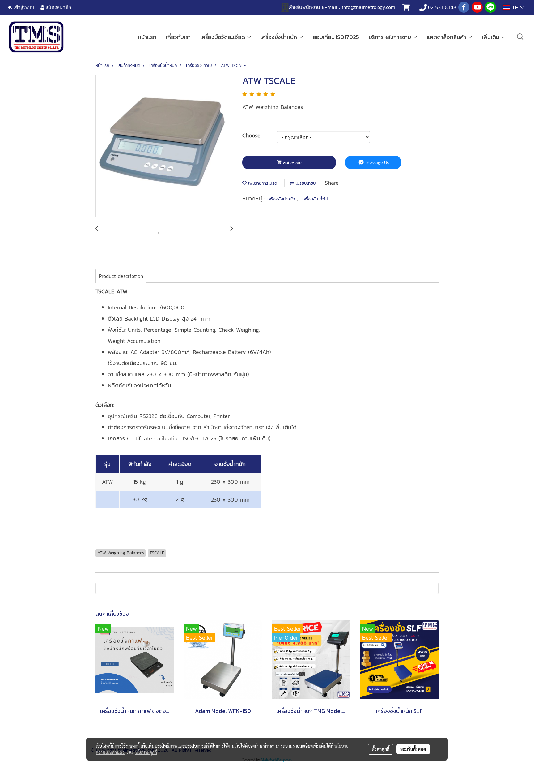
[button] (520, 37)
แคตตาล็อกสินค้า (447, 37)
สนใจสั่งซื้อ (292, 162)
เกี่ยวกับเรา (178, 37)
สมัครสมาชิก (57, 7)
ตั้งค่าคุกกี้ (380, 749)
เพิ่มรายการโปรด (262, 183)
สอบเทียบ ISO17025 (336, 37)
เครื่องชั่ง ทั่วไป (315, 199)
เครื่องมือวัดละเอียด (223, 37)
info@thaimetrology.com (368, 7)
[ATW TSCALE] (164, 146)
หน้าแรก (147, 37)
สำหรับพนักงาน (304, 7)
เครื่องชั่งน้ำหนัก (279, 37)
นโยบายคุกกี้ (146, 752)
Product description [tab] (121, 276)
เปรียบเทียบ (305, 183)
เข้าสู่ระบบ (23, 7)
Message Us (377, 162)
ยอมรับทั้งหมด (413, 749)
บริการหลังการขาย (390, 37)
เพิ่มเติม (491, 37)
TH (515, 7)
